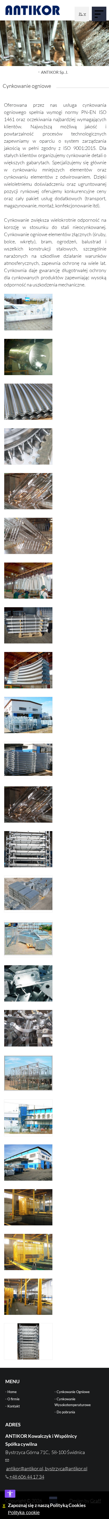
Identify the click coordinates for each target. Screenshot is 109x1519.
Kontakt (13, 1406)
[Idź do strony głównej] (32, 10)
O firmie (13, 1399)
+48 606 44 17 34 (26, 1477)
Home (12, 1392)
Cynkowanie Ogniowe (73, 1392)
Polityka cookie (24, 1512)
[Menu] (99, 14)
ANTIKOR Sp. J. (54, 72)
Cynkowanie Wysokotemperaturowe (72, 1402)
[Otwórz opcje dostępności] (10, 1494)
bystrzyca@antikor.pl (66, 1468)
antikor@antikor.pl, (25, 1468)
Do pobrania (66, 1412)
